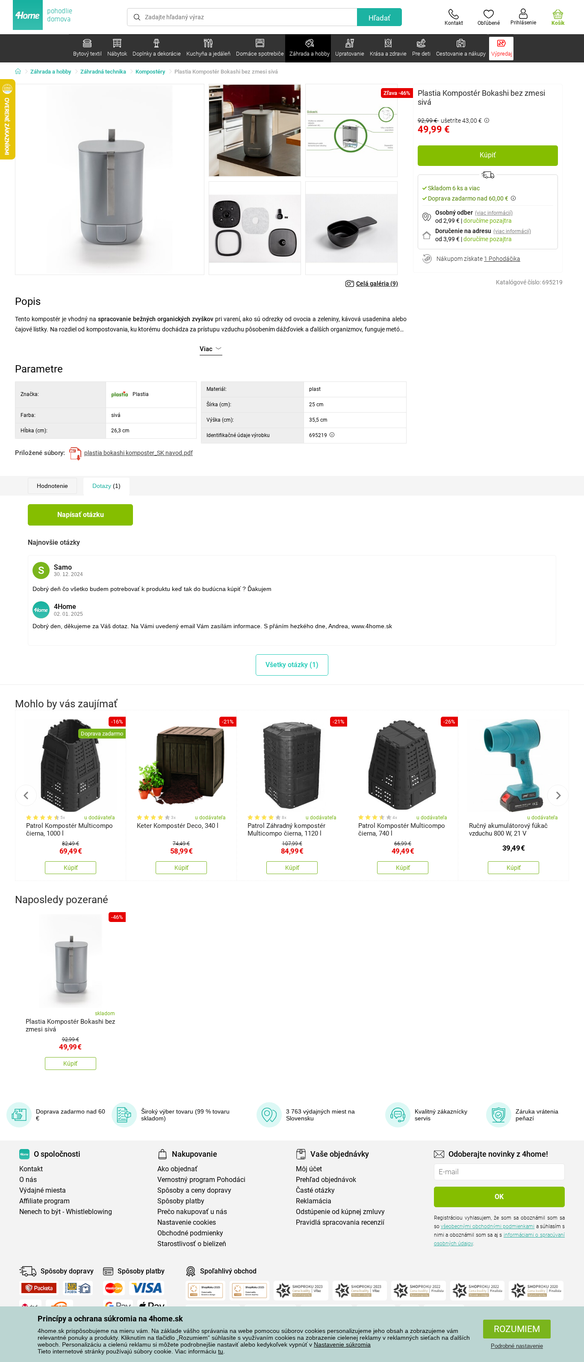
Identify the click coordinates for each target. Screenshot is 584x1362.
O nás (28, 1179)
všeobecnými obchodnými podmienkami (487, 1226)
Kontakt (31, 1169)
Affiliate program (44, 1201)
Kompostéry (150, 71)
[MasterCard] (114, 1288)
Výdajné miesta (42, 1190)
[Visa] (146, 1288)
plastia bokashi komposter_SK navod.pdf (138, 452)
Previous (26, 795)
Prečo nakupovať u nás (192, 1211)
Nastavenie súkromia (342, 1344)
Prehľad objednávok (326, 1179)
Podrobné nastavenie (517, 1346)
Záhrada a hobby (50, 71)
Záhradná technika (103, 71)
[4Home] (21, 72)
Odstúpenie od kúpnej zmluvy (340, 1211)
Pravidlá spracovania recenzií (340, 1222)
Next (558, 795)
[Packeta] (39, 1288)
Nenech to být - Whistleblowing (65, 1211)
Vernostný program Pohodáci (201, 1179)
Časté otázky (315, 1190)
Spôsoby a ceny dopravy (194, 1190)
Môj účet (309, 1169)
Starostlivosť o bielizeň (191, 1244)
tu (220, 1351)
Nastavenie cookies (186, 1222)
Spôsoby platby (180, 1201)
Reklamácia (313, 1201)
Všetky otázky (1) (292, 665)
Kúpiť (488, 155)
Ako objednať (177, 1169)
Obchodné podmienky (190, 1233)
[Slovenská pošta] (78, 1288)
